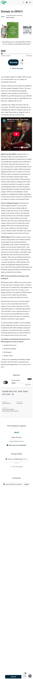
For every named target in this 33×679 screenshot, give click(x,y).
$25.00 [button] (25, 459)
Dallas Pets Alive (10, 17)
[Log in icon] (26, 2)
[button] (22, 62)
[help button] (30, 676)
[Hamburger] (30, 2)
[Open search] (23, 2)
